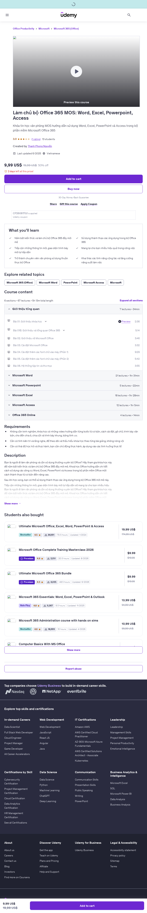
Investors (9, 871)
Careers (8, 855)
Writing (79, 795)
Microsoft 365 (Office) (66, 28)
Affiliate (44, 866)
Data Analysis (117, 799)
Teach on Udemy (49, 855)
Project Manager (13, 743)
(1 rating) (36, 139)
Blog (7, 866)
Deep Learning (48, 801)
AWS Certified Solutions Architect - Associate (88, 753)
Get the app (46, 850)
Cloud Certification (14, 798)
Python (44, 785)
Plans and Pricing (49, 860)
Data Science (47, 779)
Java (42, 748)
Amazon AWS (82, 727)
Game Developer (13, 748)
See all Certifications (15, 822)
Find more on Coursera (17, 877)
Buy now (73, 189)
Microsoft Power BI (121, 793)
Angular (44, 743)
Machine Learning (50, 790)
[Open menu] (7, 15)
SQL (112, 788)
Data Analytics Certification (12, 805)
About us (9, 850)
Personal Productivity (122, 743)
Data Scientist (12, 727)
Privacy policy (117, 855)
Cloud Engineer (13, 737)
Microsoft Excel (119, 783)
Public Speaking (84, 790)
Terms (113, 866)
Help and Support (49, 871)
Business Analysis (120, 804)
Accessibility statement (123, 850)
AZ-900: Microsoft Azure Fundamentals (89, 743)
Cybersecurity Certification (12, 781)
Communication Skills (86, 779)
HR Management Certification (13, 815)
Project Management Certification (16, 790)
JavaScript (45, 732)
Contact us (10, 860)
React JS (45, 737)
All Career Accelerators (17, 754)
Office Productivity (23, 28)
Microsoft (44, 28)
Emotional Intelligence (122, 748)
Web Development (50, 727)
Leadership (116, 727)
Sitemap (114, 860)
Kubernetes (81, 760)
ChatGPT (45, 795)
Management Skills (120, 732)
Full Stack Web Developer (18, 732)
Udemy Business (49, 686)
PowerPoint (81, 801)
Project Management (122, 737)
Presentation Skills (85, 785)
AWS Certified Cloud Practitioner (86, 734)
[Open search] (129, 15)
